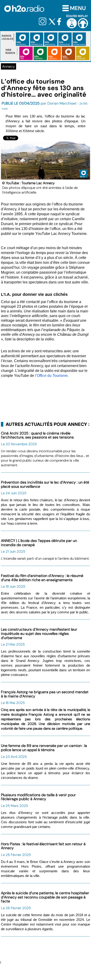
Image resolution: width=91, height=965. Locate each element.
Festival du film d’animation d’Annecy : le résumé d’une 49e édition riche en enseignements (42, 577)
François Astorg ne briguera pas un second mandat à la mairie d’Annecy (44, 694)
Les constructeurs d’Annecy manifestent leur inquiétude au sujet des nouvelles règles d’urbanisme (39, 633)
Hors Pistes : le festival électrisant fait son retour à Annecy (43, 846)
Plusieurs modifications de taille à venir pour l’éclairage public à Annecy (38, 797)
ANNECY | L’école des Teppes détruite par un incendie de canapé (39, 542)
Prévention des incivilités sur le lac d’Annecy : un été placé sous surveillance (45, 484)
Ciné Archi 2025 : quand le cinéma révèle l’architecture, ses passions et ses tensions (37, 435)
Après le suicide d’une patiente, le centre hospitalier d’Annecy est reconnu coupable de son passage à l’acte (45, 897)
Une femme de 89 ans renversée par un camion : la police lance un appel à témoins (44, 747)
